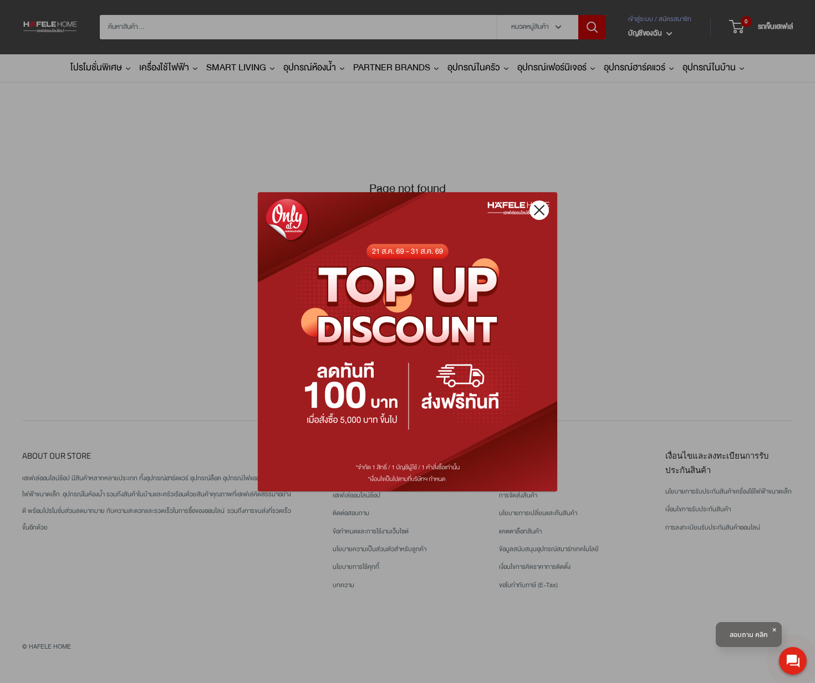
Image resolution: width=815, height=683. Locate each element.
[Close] (539, 210)
